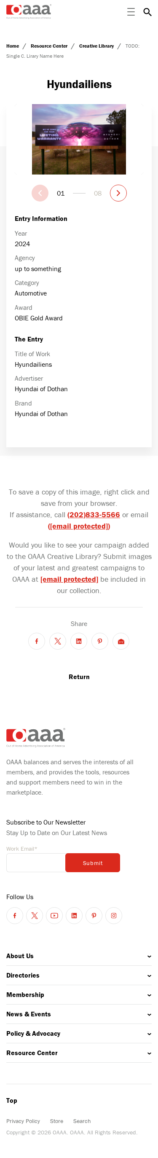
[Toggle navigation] (131, 12)
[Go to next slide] (118, 193)
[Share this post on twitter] (57, 641)
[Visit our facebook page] (14, 915)
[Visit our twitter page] (34, 915)
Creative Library (97, 46)
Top (11, 1100)
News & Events (28, 1014)
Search (82, 1121)
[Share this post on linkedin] (78, 641)
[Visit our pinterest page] (94, 915)
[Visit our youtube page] (54, 915)
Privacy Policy (23, 1121)
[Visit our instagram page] (113, 915)
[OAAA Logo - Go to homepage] (28, 11)
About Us (20, 955)
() (79, 526)
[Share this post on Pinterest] (99, 641)
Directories (23, 975)
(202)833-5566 (93, 514)
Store (56, 1121)
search (147, 12)
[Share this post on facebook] (36, 641)
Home (13, 46)
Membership (25, 994)
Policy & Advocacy (33, 1033)
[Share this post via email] (120, 641)
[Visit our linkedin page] (74, 915)
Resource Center (50, 46)
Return (79, 676)
